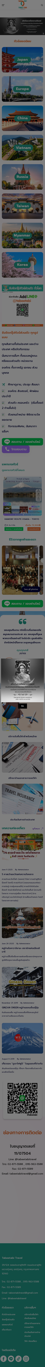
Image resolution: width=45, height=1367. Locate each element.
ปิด (22, 706)
